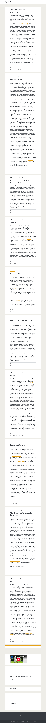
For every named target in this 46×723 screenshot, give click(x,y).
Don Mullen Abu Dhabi (23, 23)
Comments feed (13, 703)
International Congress (17, 445)
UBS (19, 389)
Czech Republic (15, 12)
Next (27, 647)
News (13, 67)
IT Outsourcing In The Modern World (22, 321)
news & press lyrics (17, 212)
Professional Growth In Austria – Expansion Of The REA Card (20, 676)
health (13, 641)
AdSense (13, 223)
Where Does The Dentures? (19, 582)
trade (23, 171)
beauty (13, 311)
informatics (15, 263)
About (17, 2)
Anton (23, 9)
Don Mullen (17, 300)
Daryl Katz (30, 160)
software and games (17, 365)
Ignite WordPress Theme (17, 721)
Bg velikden (8, 2)
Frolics (12, 376)
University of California (16, 456)
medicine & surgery (21, 641)
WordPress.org (12, 706)
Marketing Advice (16, 79)
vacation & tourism (21, 572)
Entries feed (12, 700)
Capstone (29, 239)
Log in (11, 698)
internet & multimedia (17, 69)
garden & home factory (18, 435)
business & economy (17, 171)
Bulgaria (14, 288)
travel (13, 572)
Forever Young (15, 273)
